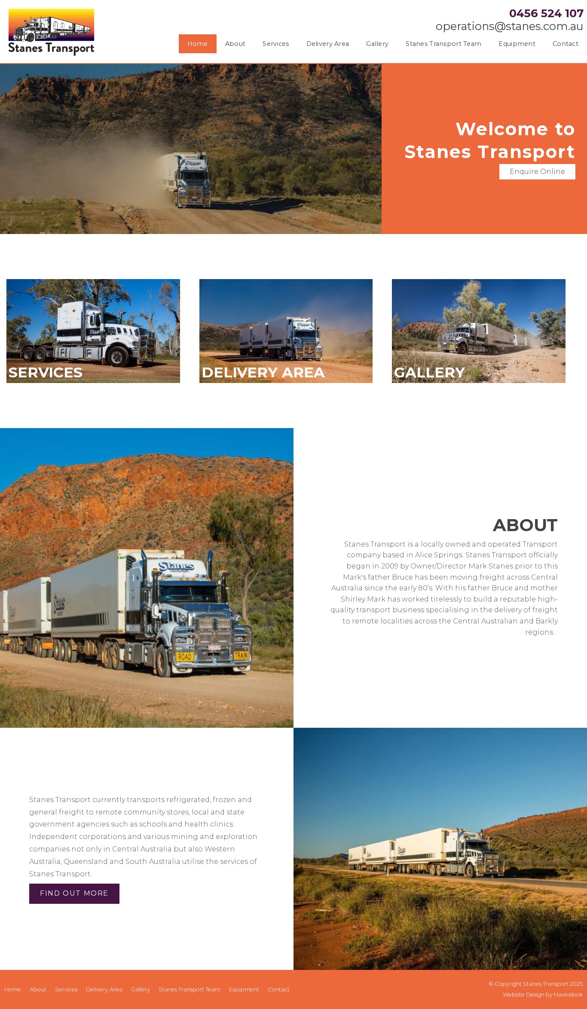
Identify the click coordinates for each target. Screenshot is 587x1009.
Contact (565, 44)
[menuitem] (12, 989)
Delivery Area (327, 44)
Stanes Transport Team (443, 44)
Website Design (523, 994)
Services (276, 44)
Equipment (516, 44)
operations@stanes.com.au (510, 26)
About (235, 44)
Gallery (377, 44)
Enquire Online (537, 171)
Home (197, 44)
